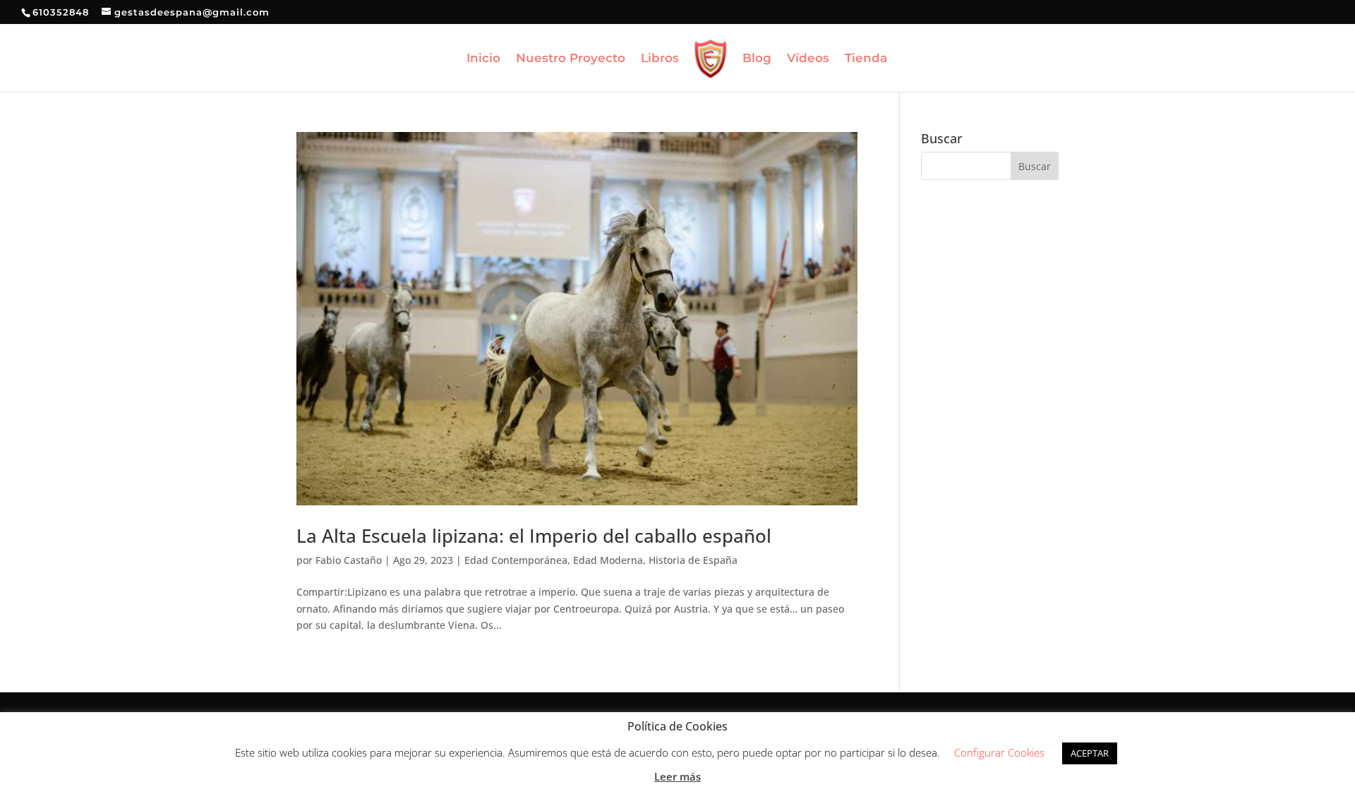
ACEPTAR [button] (1090, 753)
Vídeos (808, 59)
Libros (660, 59)
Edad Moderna (608, 560)
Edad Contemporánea (515, 560)
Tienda (866, 59)
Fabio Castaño (348, 560)
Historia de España (693, 560)
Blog (756, 59)
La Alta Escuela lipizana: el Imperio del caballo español (533, 535)
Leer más (677, 776)
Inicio (483, 59)
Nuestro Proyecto (570, 59)
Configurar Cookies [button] (999, 752)
